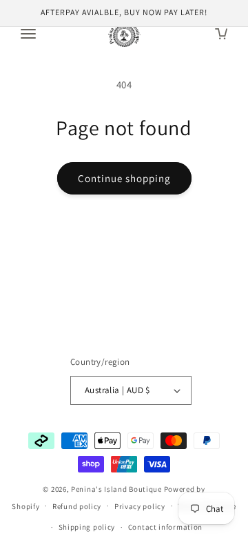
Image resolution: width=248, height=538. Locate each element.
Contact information (165, 527)
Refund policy (76, 506)
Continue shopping (124, 178)
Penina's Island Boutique (117, 489)
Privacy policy (139, 506)
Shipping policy (87, 527)
